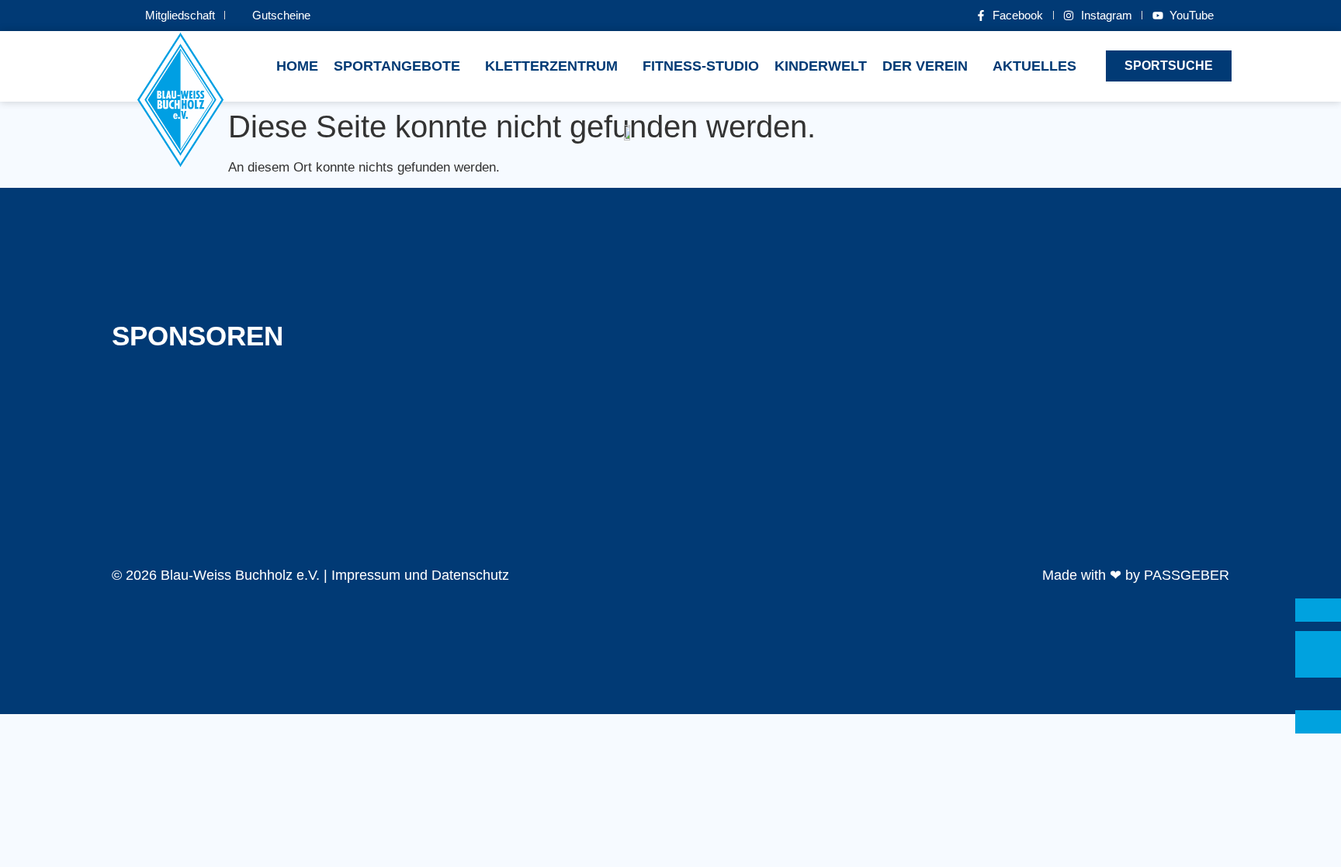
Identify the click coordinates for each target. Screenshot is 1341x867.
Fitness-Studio (701, 66)
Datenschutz (470, 575)
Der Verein (925, 66)
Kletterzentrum (551, 66)
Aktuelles (1034, 66)
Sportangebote (397, 66)
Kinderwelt (820, 66)
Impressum (365, 575)
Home (297, 66)
